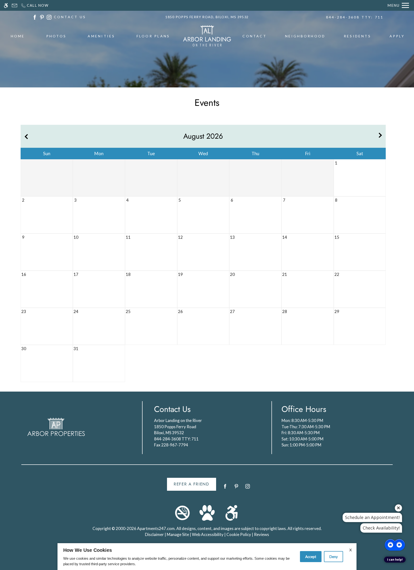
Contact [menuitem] (254, 36)
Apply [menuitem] (397, 36)
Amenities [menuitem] (101, 36)
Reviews (261, 534)
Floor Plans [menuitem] (153, 36)
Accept (310, 556)
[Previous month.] (25, 136)
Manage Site (178, 534)
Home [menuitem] (18, 36)
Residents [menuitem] (357, 36)
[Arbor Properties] (56, 426)
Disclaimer (154, 534)
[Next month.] (381, 136)
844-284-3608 (355, 17)
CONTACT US (70, 17)
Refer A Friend (191, 484)
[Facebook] (225, 488)
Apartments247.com (156, 528)
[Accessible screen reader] (6, 5)
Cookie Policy (238, 534)
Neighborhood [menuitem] (305, 36)
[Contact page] (14, 5)
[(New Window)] (34, 16)
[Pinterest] (236, 488)
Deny (333, 556)
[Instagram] (247, 488)
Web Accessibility (208, 534)
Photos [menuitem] (56, 36)
